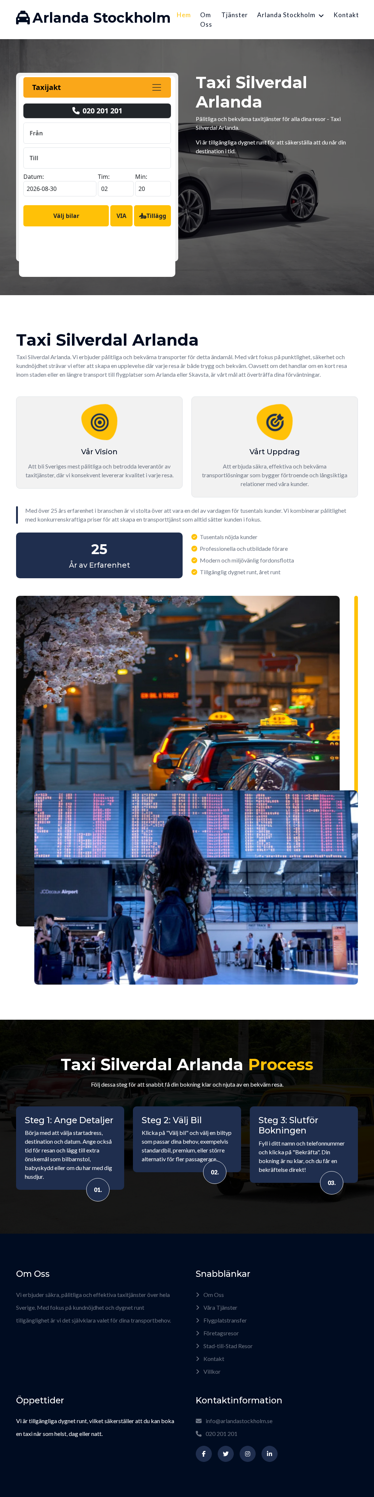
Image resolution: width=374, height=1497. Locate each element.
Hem (184, 15)
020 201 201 (221, 1433)
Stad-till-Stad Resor (227, 1345)
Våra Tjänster (219, 1307)
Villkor (211, 1371)
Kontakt (346, 15)
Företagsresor (220, 1332)
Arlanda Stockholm (286, 15)
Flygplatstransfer (224, 1320)
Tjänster (234, 15)
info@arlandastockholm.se (239, 1420)
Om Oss (206, 19)
